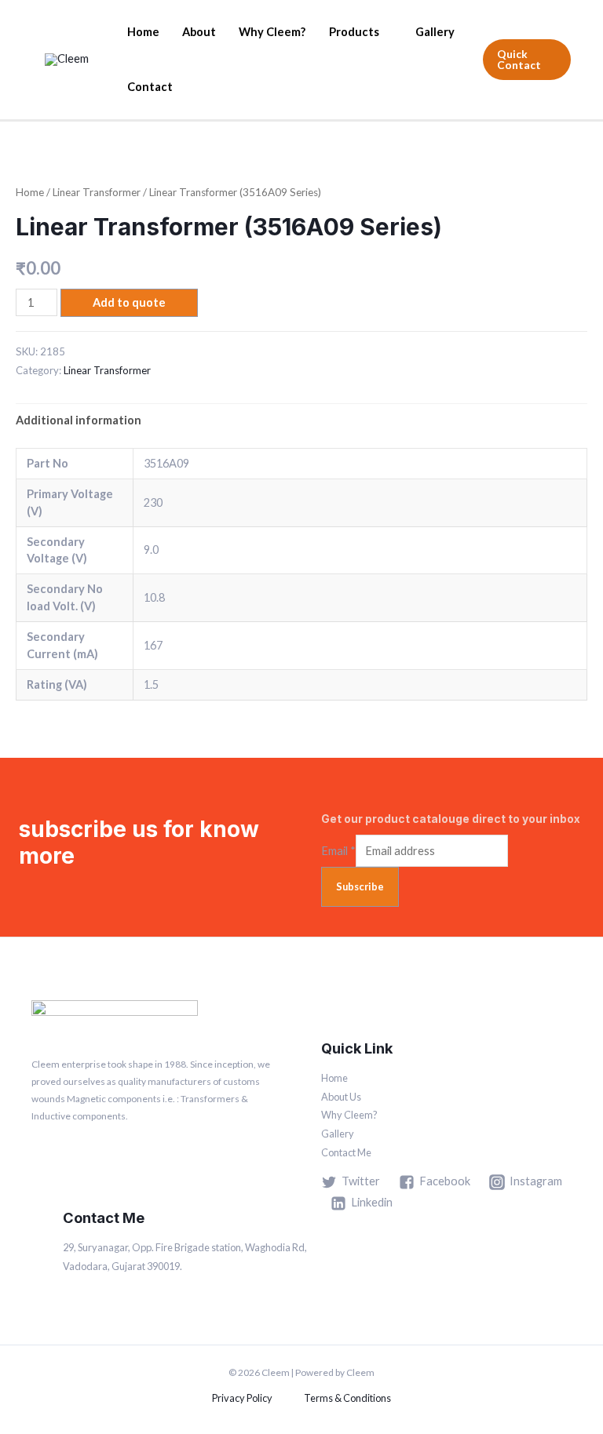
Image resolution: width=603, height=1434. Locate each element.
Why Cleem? (272, 31)
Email (338, 850)
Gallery (435, 31)
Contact (150, 86)
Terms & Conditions (347, 1398)
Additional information (78, 420)
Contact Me (346, 1152)
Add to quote (129, 302)
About (199, 31)
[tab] (78, 420)
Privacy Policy (242, 1398)
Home (143, 31)
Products (354, 31)
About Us (341, 1096)
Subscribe (360, 886)
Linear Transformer (97, 192)
